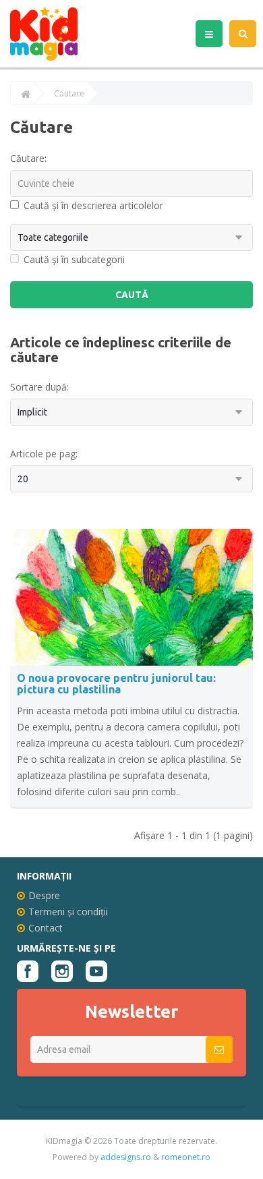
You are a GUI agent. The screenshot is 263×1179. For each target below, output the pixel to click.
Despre (44, 895)
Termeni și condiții (68, 911)
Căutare (69, 94)
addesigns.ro (125, 1157)
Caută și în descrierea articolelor (93, 205)
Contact (45, 927)
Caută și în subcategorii (74, 259)
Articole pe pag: (44, 453)
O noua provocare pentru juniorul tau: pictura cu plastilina (116, 684)
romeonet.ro (185, 1157)
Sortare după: (39, 386)
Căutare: (28, 158)
